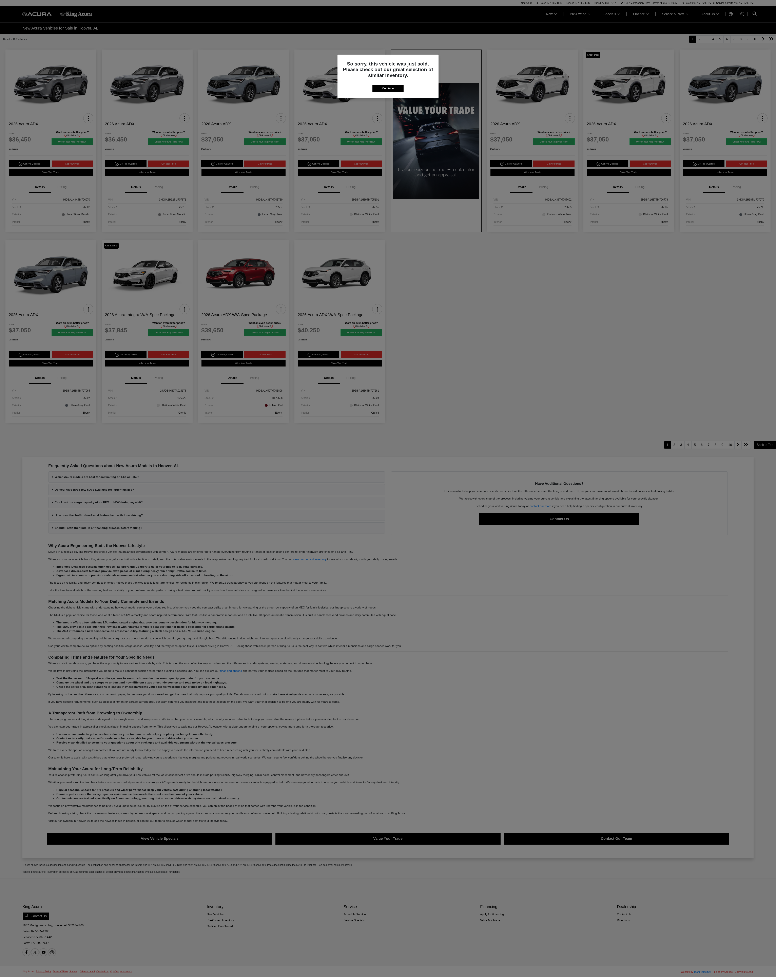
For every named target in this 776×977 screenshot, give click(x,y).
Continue (388, 88)
